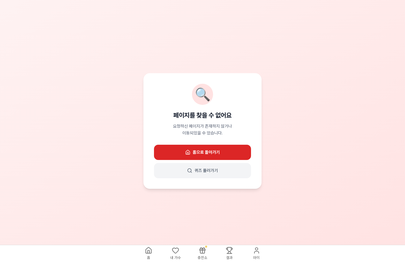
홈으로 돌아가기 (206, 152)
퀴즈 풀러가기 (206, 170)
